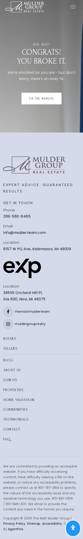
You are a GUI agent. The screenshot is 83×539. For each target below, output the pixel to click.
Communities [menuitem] (15, 410)
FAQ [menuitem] (6, 439)
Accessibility (52, 524)
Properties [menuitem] (13, 390)
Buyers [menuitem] (9, 339)
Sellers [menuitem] (10, 349)
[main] (41, 66)
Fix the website (41, 98)
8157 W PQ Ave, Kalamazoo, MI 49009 (37, 248)
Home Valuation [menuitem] (18, 400)
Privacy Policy (14, 524)
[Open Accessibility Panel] (73, 528)
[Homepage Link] (24, 6)
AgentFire (15, 529)
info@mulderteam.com (24, 232)
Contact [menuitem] (11, 429)
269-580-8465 (17, 216)
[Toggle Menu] (73, 6)
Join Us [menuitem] (10, 380)
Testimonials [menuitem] (16, 419)
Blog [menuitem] (8, 360)
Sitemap (34, 524)
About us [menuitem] (12, 370)
